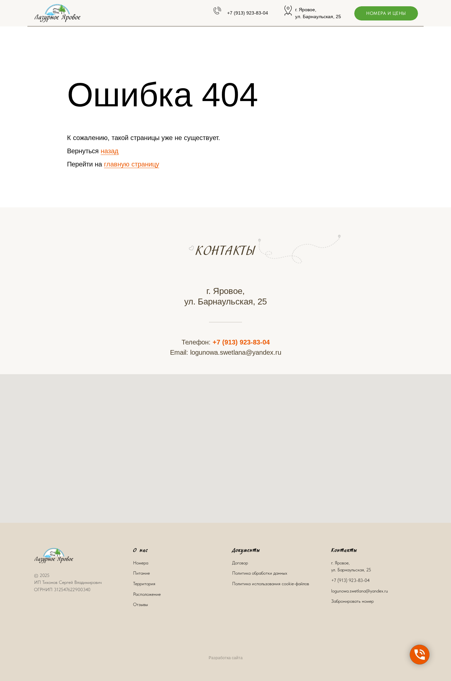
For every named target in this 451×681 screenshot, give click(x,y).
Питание (141, 573)
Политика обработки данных (259, 573)
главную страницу (131, 164)
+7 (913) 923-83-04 (241, 342)
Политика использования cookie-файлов (270, 583)
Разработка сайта (226, 658)
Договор (240, 562)
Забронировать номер (352, 601)
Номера (140, 562)
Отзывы (140, 604)
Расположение (147, 594)
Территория (144, 583)
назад (110, 151)
